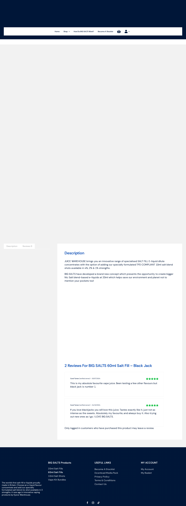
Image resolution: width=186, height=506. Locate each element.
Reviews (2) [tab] (27, 246)
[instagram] (93, 503)
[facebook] (87, 503)
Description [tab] (11, 246)
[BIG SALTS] (93, 2)
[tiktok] (98, 503)
